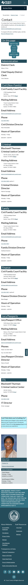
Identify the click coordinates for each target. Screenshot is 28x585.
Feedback (26, 352)
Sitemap (4, 539)
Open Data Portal (7, 559)
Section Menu (7, 8)
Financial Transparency (8, 552)
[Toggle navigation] (24, 2)
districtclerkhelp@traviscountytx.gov (11, 113)
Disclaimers (5, 533)
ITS (14, 56)
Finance (14, 52)
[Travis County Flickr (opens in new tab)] (23, 571)
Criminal (14, 48)
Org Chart (19, 527)
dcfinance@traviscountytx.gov (9, 285)
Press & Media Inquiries (8, 562)
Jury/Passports (14, 54)
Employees (19, 531)
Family (14, 50)
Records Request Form (7, 33)
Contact (22, 15)
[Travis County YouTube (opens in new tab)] (14, 571)
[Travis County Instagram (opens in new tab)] (14, 576)
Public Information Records (9, 565)
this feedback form (19, 424)
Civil (14, 46)
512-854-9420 (5, 181)
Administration (14, 43)
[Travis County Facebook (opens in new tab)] (5, 571)
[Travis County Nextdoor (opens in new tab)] (18, 571)
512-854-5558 (5, 399)
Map (14, 392)
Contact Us (5, 463)
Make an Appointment (8, 466)
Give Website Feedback (6, 544)
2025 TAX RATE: (5, 490)
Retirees (18, 534)
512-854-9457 (20, 25)
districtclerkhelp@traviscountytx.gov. (11, 28)
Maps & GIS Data (7, 555)
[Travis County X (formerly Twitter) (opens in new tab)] (9, 571)
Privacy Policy (6, 536)
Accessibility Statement (5, 528)
